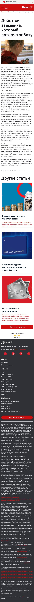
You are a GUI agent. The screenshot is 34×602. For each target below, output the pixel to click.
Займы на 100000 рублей (9, 387)
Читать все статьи (17, 327)
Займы (23, 597)
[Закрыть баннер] (2, 1)
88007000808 (20, 349)
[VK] (5, 353)
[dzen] (28, 353)
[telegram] (20, 353)
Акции (3, 372)
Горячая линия (5, 408)
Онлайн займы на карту (8, 392)
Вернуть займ (5, 406)
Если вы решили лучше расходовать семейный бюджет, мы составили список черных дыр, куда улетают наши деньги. (17, 221)
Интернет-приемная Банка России (10, 500)
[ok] (13, 353)
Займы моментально (7, 384)
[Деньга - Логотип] (27, 8)
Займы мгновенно (6, 389)
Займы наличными (7, 374)
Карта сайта (28, 598)
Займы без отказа (6, 379)
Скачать (30, 2)
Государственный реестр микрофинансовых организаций (16, 499)
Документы (4, 362)
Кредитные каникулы (17, 417)
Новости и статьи (6, 365)
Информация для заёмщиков (10, 401)
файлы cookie (12, 589)
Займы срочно (5, 382)
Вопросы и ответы (6, 404)
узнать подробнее (6, 540)
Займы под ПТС (6, 377)
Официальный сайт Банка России (10, 497)
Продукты (4, 394)
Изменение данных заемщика (10, 411)
